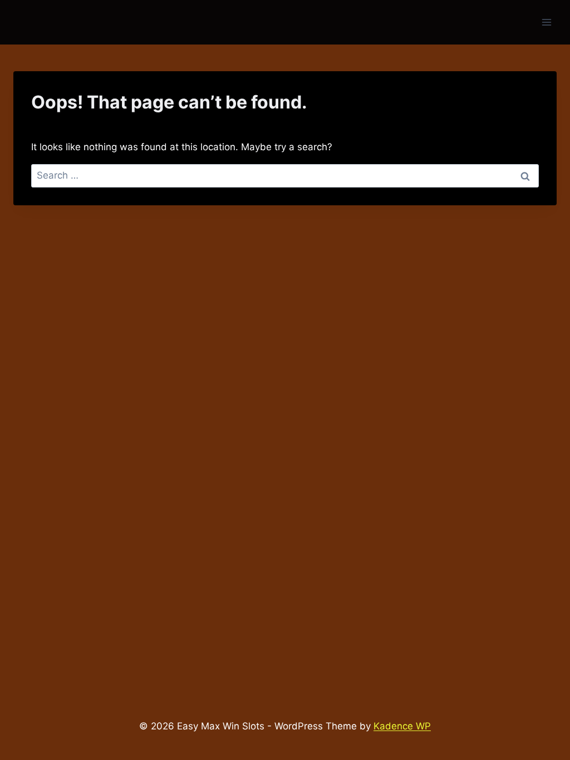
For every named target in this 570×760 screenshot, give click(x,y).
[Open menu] (546, 22)
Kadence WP (402, 726)
